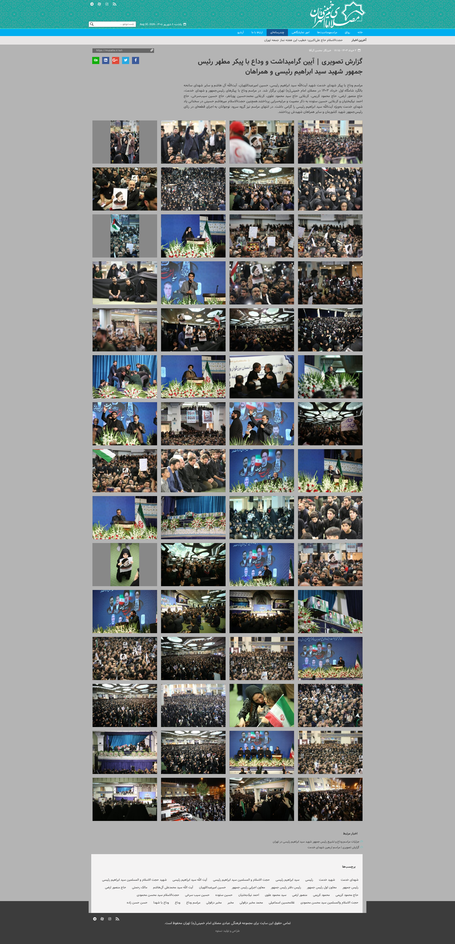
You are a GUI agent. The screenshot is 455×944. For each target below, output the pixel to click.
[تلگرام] (92, 3)
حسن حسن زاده (137, 902)
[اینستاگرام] (107, 3)
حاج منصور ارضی (115, 887)
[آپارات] (99, 3)
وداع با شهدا (161, 902)
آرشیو (240, 32)
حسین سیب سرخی (197, 895)
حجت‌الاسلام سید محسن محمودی (158, 895)
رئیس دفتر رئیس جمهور (286, 887)
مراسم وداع (193, 902)
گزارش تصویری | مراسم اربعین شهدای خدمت (333, 847)
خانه (360, 32)
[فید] (114, 3)
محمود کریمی (321, 895)
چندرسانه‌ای (277, 32)
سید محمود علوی (275, 895)
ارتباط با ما (257, 32)
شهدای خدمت (349, 880)
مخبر (231, 902)
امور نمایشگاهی (300, 32)
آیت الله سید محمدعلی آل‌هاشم (173, 887)
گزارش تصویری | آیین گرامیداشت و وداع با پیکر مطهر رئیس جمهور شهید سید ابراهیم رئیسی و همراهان (280, 66)
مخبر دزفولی (214, 902)
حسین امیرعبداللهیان (212, 887)
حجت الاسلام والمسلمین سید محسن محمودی (329, 902)
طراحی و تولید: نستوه (227, 931)
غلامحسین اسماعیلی (282, 902)
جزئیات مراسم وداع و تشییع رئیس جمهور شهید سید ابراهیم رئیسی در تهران (316, 841)
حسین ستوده (223, 895)
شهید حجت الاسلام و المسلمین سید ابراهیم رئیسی (134, 880)
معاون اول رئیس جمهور (322, 887)
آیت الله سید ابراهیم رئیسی (190, 880)
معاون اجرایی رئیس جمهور (248, 887)
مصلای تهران (330, 14)
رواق (347, 32)
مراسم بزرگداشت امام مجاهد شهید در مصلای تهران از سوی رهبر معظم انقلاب (294, 40)
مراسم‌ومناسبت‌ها (327, 32)
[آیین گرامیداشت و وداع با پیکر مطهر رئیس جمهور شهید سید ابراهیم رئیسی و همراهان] (330, 142)
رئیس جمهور (350, 887)
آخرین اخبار (358, 40)
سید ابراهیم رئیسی (287, 880)
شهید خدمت (327, 880)
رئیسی (309, 880)
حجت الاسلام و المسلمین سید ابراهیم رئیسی (241, 880)
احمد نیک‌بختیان (248, 895)
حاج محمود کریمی (347, 895)
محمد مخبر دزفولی (251, 902)
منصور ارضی (299, 895)
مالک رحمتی (139, 887)
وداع (177, 902)
